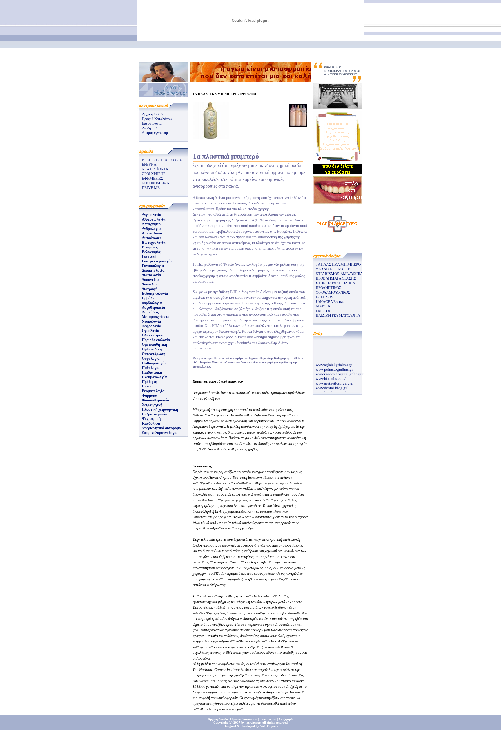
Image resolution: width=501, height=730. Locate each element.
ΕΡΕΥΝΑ (149, 164)
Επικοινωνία (152, 123)
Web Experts (269, 726)
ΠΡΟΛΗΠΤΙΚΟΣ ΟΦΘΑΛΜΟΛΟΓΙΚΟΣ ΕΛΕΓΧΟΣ (333, 292)
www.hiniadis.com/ (331, 376)
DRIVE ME (151, 187)
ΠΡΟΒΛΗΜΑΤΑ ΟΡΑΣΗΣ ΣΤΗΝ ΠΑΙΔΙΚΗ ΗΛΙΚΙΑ (336, 280)
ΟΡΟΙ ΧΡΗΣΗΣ (154, 174)
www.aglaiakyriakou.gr (334, 362)
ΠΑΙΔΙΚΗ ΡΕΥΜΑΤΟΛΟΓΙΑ (338, 315)
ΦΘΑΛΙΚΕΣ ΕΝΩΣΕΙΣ (333, 269)
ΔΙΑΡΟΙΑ (323, 306)
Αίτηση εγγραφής (155, 132)
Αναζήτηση (150, 128)
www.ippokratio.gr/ (331, 390)
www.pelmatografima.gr (334, 367)
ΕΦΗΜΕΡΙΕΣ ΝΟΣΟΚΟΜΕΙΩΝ (155, 180)
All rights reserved (275, 722)
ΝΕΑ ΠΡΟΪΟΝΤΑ (155, 169)
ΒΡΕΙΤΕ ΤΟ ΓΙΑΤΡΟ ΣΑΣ (162, 160)
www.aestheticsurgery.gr (334, 380)
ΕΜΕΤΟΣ (323, 311)
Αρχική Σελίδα (153, 114)
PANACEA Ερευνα (330, 301)
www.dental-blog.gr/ (332, 385)
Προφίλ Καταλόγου (157, 118)
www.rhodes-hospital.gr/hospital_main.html (350, 371)
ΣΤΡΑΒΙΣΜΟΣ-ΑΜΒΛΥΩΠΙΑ (339, 274)
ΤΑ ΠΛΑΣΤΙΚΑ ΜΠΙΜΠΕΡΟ (338, 264)
